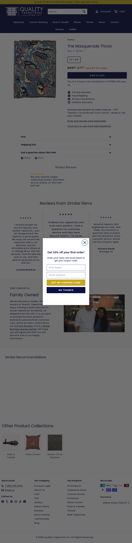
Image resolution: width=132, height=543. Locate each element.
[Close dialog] (85, 242)
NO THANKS (66, 290)
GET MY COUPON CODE (66, 282)
